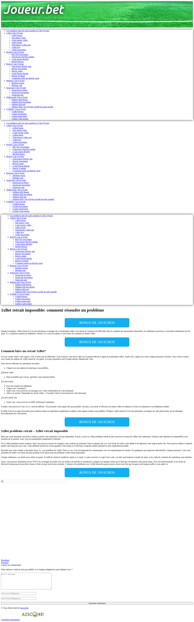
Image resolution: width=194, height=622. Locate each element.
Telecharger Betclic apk (21, 66)
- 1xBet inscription (19, 142)
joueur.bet (24, 608)
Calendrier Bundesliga (10, 620)
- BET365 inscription (20, 147)
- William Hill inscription (22, 194)
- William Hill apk (19, 197)
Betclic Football (18, 76)
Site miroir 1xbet (18, 38)
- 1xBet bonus (17, 128)
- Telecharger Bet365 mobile (23, 149)
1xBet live (16, 47)
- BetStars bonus (18, 175)
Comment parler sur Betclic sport (25, 78)
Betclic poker (17, 71)
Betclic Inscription (19, 69)
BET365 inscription (20, 54)
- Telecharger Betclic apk (22, 159)
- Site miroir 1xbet (19, 130)
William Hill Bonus (20, 100)
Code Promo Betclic (20, 73)
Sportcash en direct (19, 90)
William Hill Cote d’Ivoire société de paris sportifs (32, 107)
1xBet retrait (17, 42)
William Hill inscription (21, 102)
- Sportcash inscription (21, 185)
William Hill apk (18, 104)
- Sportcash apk (18, 187)
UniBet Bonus (18, 111)
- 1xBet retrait (17, 135)
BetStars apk (17, 85)
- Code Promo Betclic (21, 166)
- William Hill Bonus (20, 192)
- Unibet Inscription (20, 206)
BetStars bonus (18, 83)
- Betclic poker (18, 164)
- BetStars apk (17, 178)
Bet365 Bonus (18, 62)
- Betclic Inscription (20, 161)
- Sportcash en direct (20, 183)
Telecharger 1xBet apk (21, 45)
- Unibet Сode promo (20, 211)
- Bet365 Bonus (18, 154)
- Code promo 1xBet (20, 133)
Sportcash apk (17, 95)
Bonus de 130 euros (97, 323)
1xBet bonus (17, 35)
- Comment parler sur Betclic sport (26, 171)
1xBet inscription (19, 50)
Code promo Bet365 (20, 59)
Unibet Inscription (19, 114)
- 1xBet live (16, 140)
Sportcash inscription (20, 92)
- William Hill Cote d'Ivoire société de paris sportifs (33, 199)
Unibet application (19, 116)
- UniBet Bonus (18, 204)
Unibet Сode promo (20, 119)
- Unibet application (20, 209)
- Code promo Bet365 (21, 152)
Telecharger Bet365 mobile (23, 57)
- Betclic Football (19, 168)
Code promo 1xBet (20, 40)
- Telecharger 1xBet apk (22, 137)
